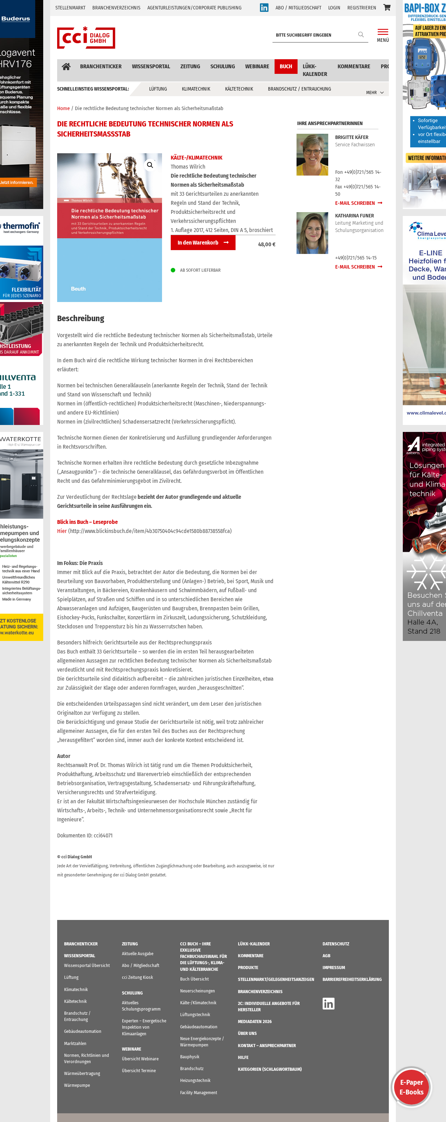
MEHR (371, 92)
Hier (62, 531)
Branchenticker (101, 66)
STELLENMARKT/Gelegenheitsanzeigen (276, 979)
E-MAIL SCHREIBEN (355, 203)
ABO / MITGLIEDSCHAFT (298, 8)
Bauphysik (189, 1056)
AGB (326, 955)
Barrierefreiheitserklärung (352, 979)
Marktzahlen (75, 1043)
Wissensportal (151, 66)
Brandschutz (191, 1068)
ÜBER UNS (247, 1033)
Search (361, 34)
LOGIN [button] (334, 8)
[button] (387, 8)
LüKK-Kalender (315, 70)
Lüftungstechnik (195, 1014)
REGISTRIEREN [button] (361, 8)
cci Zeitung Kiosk (137, 977)
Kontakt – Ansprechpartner (267, 1045)
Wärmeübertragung (82, 1073)
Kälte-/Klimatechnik (196, 157)
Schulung (222, 66)
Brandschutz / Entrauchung (299, 89)
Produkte (248, 967)
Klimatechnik (196, 89)
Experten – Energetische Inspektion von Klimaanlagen (144, 1027)
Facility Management (198, 1092)
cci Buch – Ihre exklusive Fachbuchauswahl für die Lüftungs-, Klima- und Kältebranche (203, 956)
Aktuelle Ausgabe (137, 953)
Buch (286, 66)
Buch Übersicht (194, 979)
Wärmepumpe (77, 1085)
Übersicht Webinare (140, 1058)
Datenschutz (336, 943)
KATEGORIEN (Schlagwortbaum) (270, 1069)
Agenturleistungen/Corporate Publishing (194, 8)
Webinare (257, 66)
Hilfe (243, 1057)
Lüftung (158, 89)
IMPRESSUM (334, 967)
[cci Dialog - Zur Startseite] (86, 37)
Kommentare (354, 66)
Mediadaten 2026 (255, 1021)
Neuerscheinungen (197, 990)
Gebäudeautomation (82, 1031)
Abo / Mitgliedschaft (140, 965)
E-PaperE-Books (412, 1087)
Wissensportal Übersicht (87, 965)
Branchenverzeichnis (116, 8)
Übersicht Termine (139, 1070)
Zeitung (190, 66)
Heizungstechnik (195, 1080)
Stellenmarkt (70, 8)
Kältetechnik (239, 89)
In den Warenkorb (198, 242)
